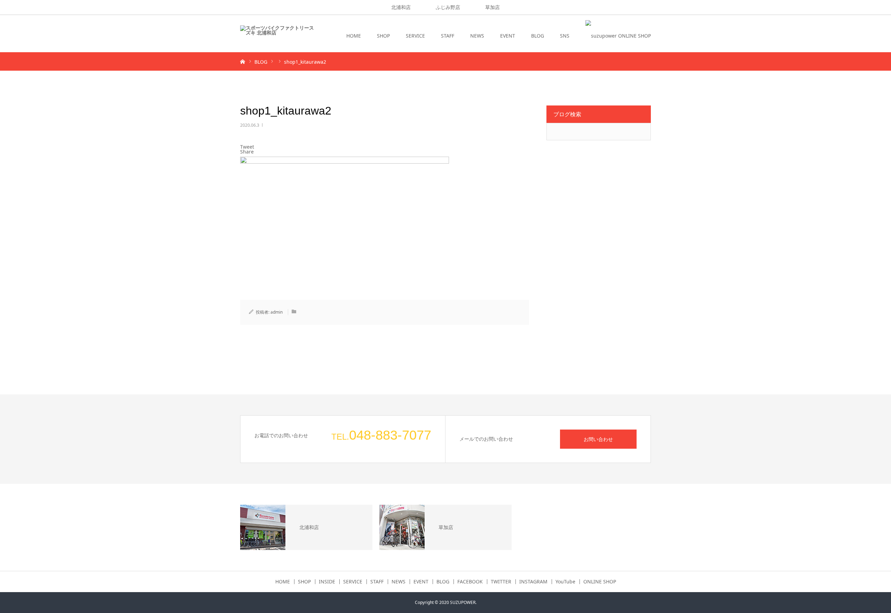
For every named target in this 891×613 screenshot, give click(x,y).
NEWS (477, 35)
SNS (564, 35)
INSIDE (327, 581)
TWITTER (501, 581)
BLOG (537, 35)
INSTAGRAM (533, 581)
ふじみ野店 (448, 7)
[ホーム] (242, 61)
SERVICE (415, 35)
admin (276, 312)
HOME (353, 35)
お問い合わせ (598, 439)
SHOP (383, 35)
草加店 (492, 7)
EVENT (507, 35)
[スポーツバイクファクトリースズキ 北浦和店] (277, 35)
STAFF (447, 35)
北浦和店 (401, 7)
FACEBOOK (470, 581)
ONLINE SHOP (599, 581)
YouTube (565, 581)
